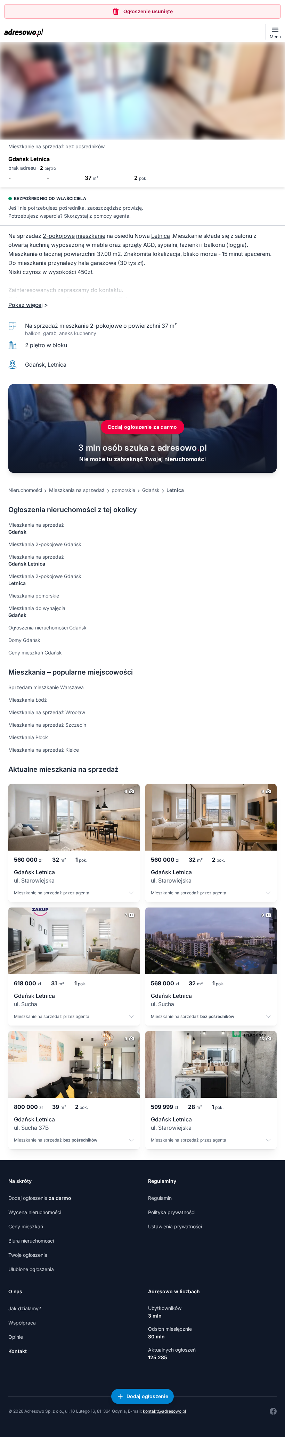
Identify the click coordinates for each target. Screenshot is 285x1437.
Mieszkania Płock (28, 737)
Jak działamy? (24, 1308)
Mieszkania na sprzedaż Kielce (43, 750)
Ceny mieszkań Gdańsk (35, 652)
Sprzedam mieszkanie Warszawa (46, 687)
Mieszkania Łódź (27, 700)
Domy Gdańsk (24, 640)
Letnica (160, 235)
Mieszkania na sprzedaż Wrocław (46, 712)
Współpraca (22, 1323)
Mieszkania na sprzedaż (77, 490)
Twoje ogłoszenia (27, 1255)
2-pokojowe (59, 235)
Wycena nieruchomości (34, 1212)
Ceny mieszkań (25, 1226)
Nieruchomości (25, 490)
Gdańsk (151, 490)
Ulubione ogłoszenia (31, 1269)
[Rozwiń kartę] (131, 894)
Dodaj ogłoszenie (39, 1198)
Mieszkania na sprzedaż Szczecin (47, 725)
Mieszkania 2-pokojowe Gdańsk (44, 544)
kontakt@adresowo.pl (164, 1411)
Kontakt (17, 1351)
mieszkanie (90, 235)
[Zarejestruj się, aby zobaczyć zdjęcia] (142, 91)
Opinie (15, 1337)
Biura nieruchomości (31, 1241)
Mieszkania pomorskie (33, 596)
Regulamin (160, 1198)
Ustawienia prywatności (175, 1226)
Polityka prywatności (171, 1212)
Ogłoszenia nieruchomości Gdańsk (47, 627)
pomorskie (123, 490)
